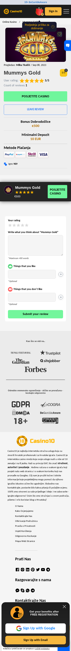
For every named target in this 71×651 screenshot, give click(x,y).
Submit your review (35, 314)
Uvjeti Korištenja (23, 531)
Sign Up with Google (39, 628)
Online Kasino (9, 22)
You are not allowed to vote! (32, 192)
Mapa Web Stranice (25, 541)
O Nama (19, 506)
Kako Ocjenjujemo (24, 511)
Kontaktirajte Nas (23, 516)
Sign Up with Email (35, 640)
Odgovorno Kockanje (25, 536)
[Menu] (66, 11)
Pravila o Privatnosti (25, 526)
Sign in (53, 11)
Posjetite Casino (35, 96)
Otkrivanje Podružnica (26, 521)
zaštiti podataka (42, 648)
